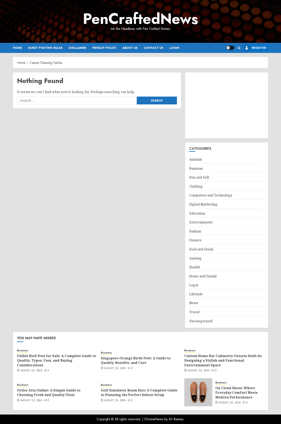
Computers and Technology (210, 195)
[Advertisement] (226, 105)
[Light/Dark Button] (230, 48)
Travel (194, 312)
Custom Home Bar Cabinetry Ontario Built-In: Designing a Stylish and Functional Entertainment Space (223, 360)
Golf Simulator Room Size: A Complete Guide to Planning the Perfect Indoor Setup (139, 392)
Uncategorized (200, 321)
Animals (195, 159)
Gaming (195, 258)
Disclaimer (77, 48)
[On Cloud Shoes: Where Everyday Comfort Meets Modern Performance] (198, 392)
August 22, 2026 (31, 370)
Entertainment (200, 222)
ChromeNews (153, 419)
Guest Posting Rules (45, 48)
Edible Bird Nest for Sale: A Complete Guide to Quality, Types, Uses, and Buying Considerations (56, 360)
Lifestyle (196, 294)
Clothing (196, 186)
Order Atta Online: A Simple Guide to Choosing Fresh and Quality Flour (48, 392)
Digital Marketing (203, 204)
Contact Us (153, 48)
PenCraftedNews (140, 18)
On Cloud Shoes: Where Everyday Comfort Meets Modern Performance (236, 392)
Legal (193, 285)
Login (174, 48)
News (193, 303)
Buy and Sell (199, 177)
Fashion (195, 231)
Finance (195, 240)
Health (194, 267)
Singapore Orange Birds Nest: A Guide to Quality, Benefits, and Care (136, 360)
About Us (130, 48)
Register (259, 48)
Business (196, 168)
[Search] (239, 48)
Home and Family (203, 276)
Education (197, 213)
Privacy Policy (104, 48)
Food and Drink (201, 249)
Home (17, 48)
